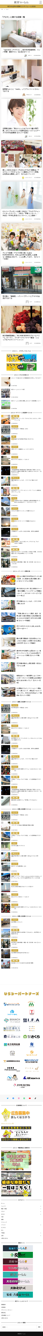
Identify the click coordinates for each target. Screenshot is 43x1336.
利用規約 (3, 1307)
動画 (2, 1219)
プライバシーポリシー (6, 1310)
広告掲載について (5, 1315)
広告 (2, 1235)
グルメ (3, 1211)
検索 (39, 1327)
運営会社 (3, 1312)
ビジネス (3, 1227)
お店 (2, 1217)
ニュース (3, 1206)
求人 (2, 1230)
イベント (3, 1225)
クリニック (4, 1222)
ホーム (3, 1203)
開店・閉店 (4, 1208)
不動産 (3, 1233)
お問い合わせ (4, 1238)
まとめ (3, 1214)
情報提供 (3, 1304)
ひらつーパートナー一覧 (7, 1123)
